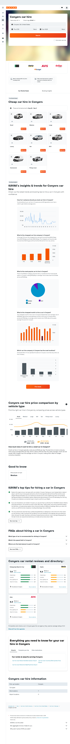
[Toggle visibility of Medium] (29, 301)
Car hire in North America (26, 706)
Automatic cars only (61, 40)
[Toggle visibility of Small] (28, 303)
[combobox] (15, 20)
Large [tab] (31, 416)
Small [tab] (18, 416)
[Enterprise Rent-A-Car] (33, 566)
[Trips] (3, 33)
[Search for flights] (3, 13)
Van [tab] (42, 416)
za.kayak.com (11, 706)
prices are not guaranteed (42, 717)
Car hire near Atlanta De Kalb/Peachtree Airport (24, 665)
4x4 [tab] (37, 416)
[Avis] (33, 597)
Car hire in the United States (40, 706)
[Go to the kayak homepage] (11, 8)
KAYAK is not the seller (16, 722)
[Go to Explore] (3, 25)
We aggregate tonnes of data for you (21, 726)
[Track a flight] (3, 28)
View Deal (23, 128)
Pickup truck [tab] (49, 416)
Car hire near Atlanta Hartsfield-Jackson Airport (24, 660)
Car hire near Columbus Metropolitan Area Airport (49, 661)
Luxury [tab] (57, 416)
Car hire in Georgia (54, 706)
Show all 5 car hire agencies (16, 629)
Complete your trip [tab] (23, 650)
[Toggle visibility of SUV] (41, 301)
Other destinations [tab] (37, 650)
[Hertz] (63, 566)
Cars (17, 706)
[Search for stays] (3, 16)
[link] (38, 387)
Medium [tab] (25, 416)
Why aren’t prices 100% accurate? (20, 729)
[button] (3, 7)
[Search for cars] (3, 20)
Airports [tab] (13, 650)
